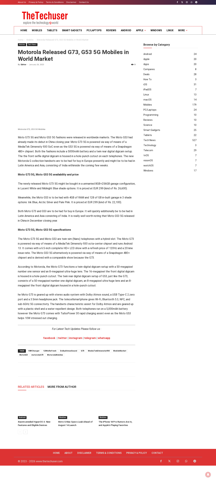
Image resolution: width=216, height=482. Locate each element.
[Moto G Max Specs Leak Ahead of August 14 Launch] (76, 406)
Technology (149, 145)
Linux (146, 94)
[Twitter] (182, 2)
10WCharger (33, 351)
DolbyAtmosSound (68, 351)
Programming (150, 114)
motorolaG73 (37, 355)
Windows (148, 170)
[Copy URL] (60, 369)
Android (22, 417)
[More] (68, 369)
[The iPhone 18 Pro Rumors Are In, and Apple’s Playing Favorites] (117, 406)
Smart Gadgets (151, 130)
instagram (75, 338)
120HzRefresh (49, 351)
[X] (29, 369)
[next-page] (25, 432)
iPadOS (147, 89)
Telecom (148, 150)
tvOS (146, 155)
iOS (145, 84)
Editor (23, 65)
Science (147, 125)
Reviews (148, 120)
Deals (146, 74)
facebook (49, 338)
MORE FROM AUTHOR (62, 386)
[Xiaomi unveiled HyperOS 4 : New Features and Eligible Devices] (36, 406)
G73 (82, 351)
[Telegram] (196, 2)
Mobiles (30, 40)
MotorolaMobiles (55, 355)
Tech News (32, 44)
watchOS (148, 165)
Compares (149, 69)
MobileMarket (119, 351)
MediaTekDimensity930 (99, 351)
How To (147, 79)
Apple (146, 59)
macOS (147, 99)
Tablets (147, 135)
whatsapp (104, 338)
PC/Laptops (149, 109)
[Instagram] (187, 2)
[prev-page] (20, 432)
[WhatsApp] (191, 2)
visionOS (148, 160)
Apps (146, 64)
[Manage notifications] (208, 474)
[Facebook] (177, 2)
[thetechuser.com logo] (45, 17)
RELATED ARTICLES (31, 386)
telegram (90, 338)
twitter (62, 338)
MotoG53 (23, 355)
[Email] (44, 369)
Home (20, 40)
